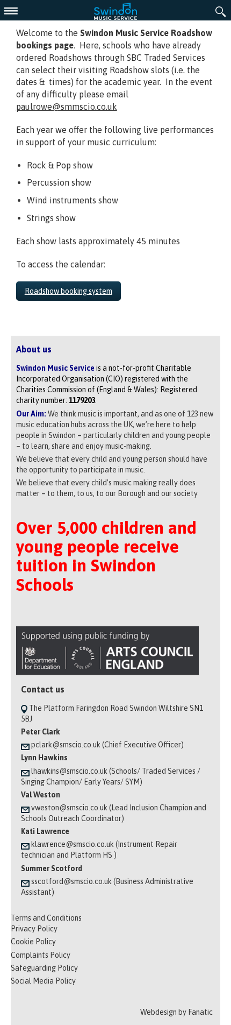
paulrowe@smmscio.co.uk (66, 106)
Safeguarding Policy (44, 968)
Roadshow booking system (68, 291)
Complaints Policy (40, 955)
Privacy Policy (34, 928)
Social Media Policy (43, 981)
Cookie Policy (33, 941)
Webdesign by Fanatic (176, 1012)
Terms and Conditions (46, 918)
